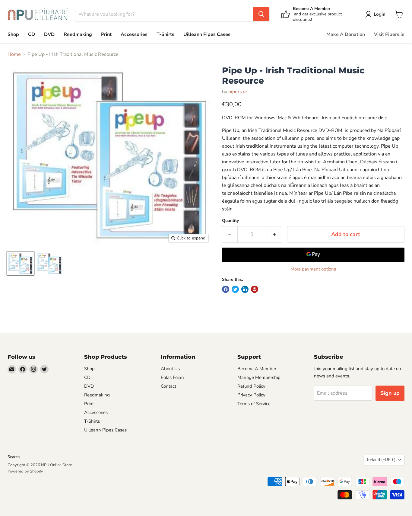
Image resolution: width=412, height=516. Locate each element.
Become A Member (256, 369)
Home (14, 54)
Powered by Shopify (25, 471)
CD (31, 34)
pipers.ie (237, 91)
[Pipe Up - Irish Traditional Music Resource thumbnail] (20, 263)
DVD (49, 34)
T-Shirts (165, 34)
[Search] (261, 14)
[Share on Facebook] (225, 289)
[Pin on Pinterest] (254, 289)
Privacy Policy (251, 395)
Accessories (134, 34)
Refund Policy (251, 386)
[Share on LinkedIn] (245, 289)
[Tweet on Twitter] (235, 289)
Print (106, 34)
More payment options (313, 269)
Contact (168, 386)
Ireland (381, 460)
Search (14, 457)
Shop (13, 34)
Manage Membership (258, 377)
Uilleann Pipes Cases (206, 34)
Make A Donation (345, 34)
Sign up (390, 393)
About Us (170, 369)
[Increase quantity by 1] (274, 234)
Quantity (230, 220)
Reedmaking (78, 34)
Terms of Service (254, 404)
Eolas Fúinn (172, 377)
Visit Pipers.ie (389, 34)
